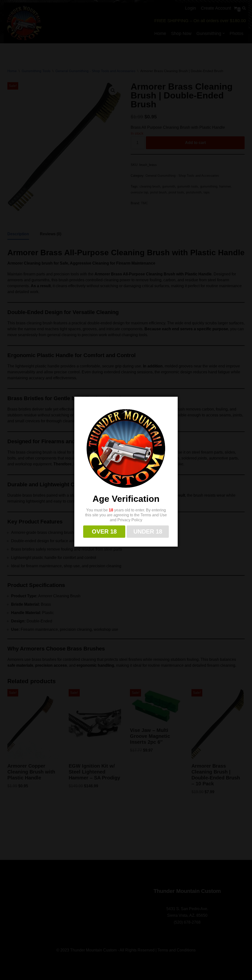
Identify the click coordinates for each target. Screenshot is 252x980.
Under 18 (147, 531)
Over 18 (104, 531)
